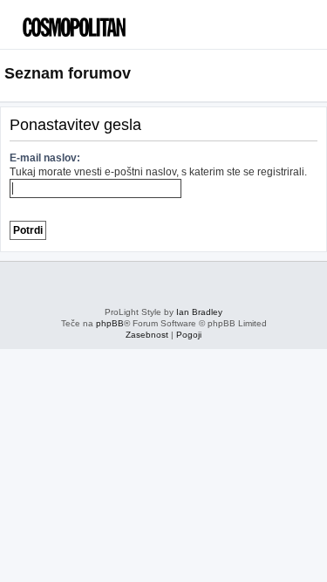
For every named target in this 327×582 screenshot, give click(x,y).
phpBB (110, 323)
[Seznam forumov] (91, 22)
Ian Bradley (199, 312)
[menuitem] (283, 31)
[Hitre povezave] (317, 74)
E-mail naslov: (45, 158)
